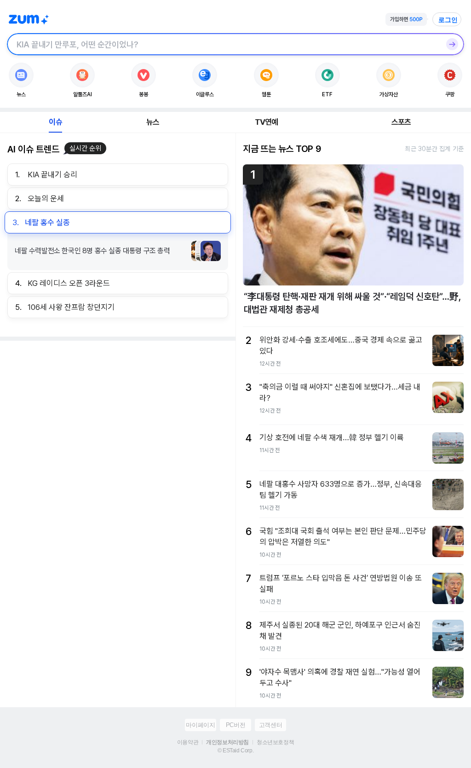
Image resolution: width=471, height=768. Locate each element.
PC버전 (235, 724)
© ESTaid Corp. (235, 750)
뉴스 (152, 122)
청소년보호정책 (275, 742)
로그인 (448, 19)
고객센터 (270, 724)
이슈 (55, 122)
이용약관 (187, 742)
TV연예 (266, 122)
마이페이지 (200, 724)
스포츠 (401, 122)
